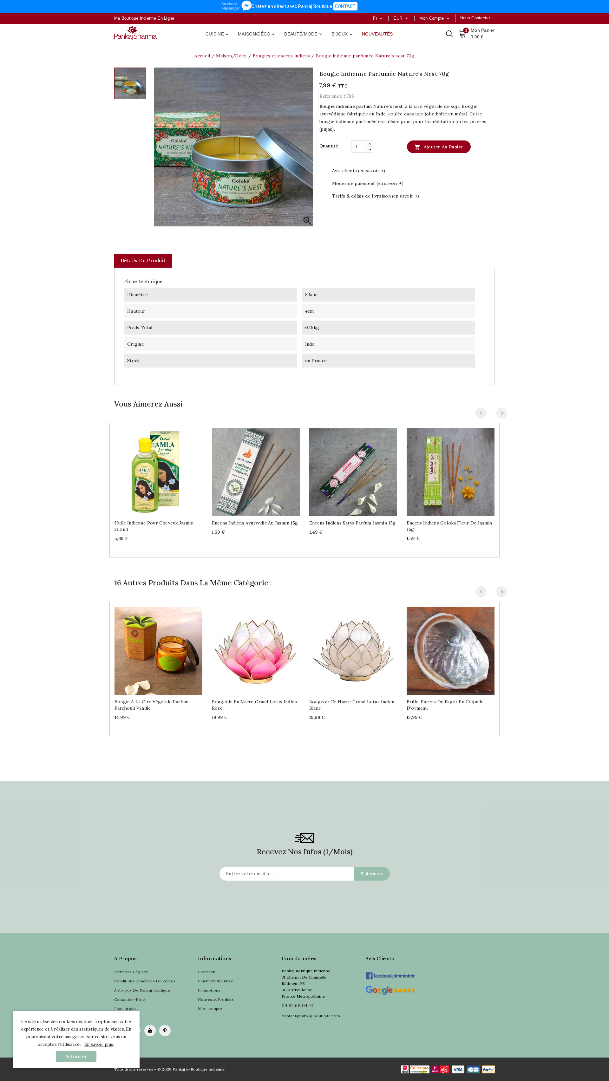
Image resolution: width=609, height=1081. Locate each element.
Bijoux (342, 34)
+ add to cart (152, 469)
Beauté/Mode (303, 34)
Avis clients (379, 958)
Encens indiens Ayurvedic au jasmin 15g (255, 523)
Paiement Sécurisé (215, 981)
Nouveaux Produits (216, 999)
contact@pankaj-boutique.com (311, 1015)
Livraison (207, 971)
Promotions (209, 990)
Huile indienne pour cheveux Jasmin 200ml (154, 526)
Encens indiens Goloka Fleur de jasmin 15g (449, 526)
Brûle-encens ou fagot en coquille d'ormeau (445, 705)
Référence (330, 96)
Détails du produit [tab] (143, 260)
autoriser (76, 1056)
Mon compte (210, 1008)
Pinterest (165, 1030)
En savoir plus (98, 1044)
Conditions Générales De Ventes (144, 981)
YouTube (150, 1030)
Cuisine (218, 34)
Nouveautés (377, 33)
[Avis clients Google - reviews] (390, 989)
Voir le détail (164, 469)
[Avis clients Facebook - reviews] (390, 973)
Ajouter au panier (438, 147)
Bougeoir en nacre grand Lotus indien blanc (351, 705)
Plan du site (125, 1008)
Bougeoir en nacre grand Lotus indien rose (254, 705)
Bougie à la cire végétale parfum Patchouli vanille (151, 705)
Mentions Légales (131, 971)
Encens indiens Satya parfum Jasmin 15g (352, 523)
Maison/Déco (257, 34)
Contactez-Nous (130, 999)
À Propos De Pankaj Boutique (142, 990)
